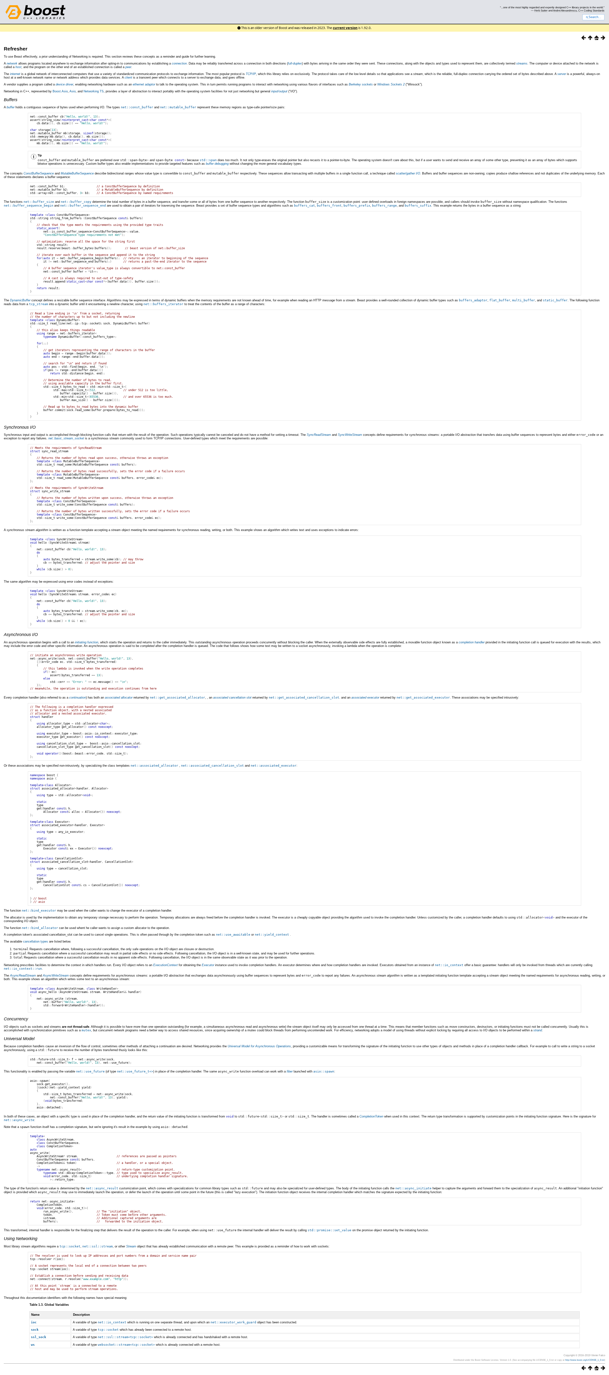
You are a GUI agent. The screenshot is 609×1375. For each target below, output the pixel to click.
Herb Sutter (541, 10)
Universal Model (19, 1038)
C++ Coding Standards (591, 10)
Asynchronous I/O (21, 634)
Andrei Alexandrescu (565, 10)
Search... (595, 17)
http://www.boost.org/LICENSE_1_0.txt (584, 1360)
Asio (72, 91)
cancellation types (35, 941)
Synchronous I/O (20, 427)
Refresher (15, 48)
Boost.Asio (60, 91)
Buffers (10, 99)
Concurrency (16, 1019)
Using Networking (20, 1238)
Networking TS (93, 91)
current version (345, 28)
